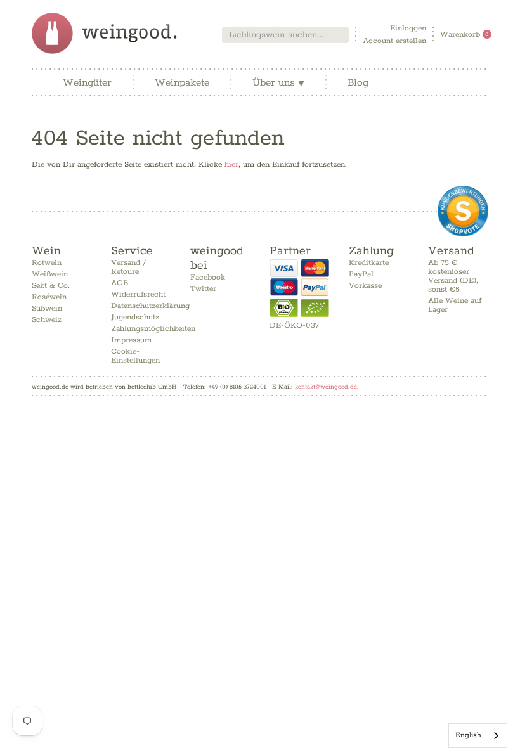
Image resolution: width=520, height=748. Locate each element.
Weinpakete (182, 82)
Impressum (131, 340)
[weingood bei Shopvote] (463, 211)
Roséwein (49, 297)
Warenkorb (464, 34)
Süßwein (47, 308)
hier (231, 164)
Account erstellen (394, 41)
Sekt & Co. (51, 285)
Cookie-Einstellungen (135, 356)
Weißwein (50, 274)
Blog (358, 82)
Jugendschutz (135, 317)
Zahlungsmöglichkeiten (153, 328)
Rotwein (47, 263)
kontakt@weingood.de (326, 386)
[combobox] (285, 35)
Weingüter (87, 82)
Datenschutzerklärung (150, 306)
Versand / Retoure (128, 267)
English (468, 735)
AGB (119, 283)
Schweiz (47, 320)
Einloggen (408, 28)
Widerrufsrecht (138, 294)
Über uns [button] (278, 82)
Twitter (203, 288)
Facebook (207, 277)
